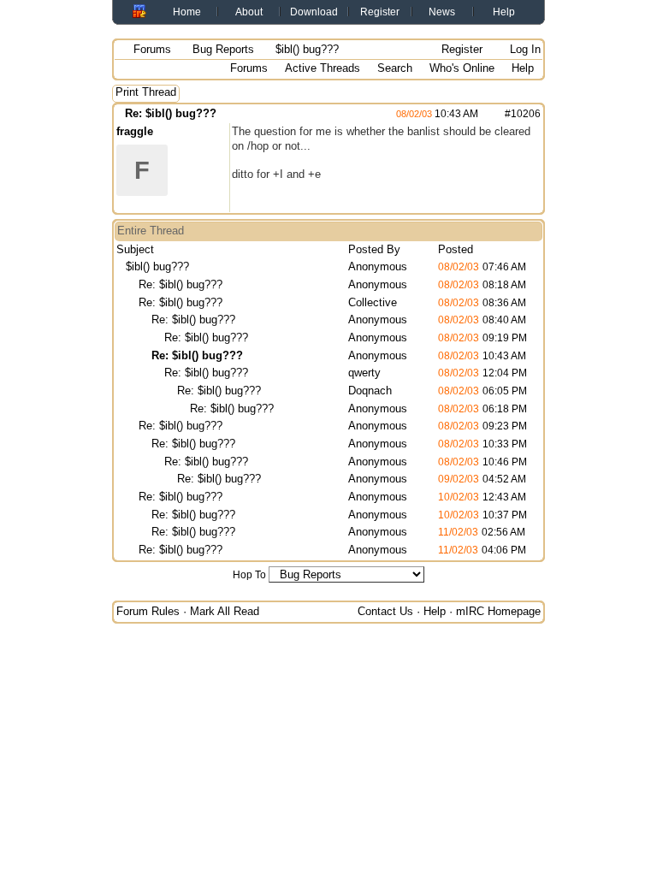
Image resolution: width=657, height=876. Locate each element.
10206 (526, 114)
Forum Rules (148, 611)
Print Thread (145, 92)
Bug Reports (223, 49)
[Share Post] (487, 114)
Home (187, 12)
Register (380, 12)
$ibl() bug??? (157, 266)
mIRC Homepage (498, 611)
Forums (152, 49)
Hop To (249, 575)
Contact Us (385, 611)
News (442, 12)
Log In (523, 49)
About (249, 12)
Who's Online (461, 68)
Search (394, 68)
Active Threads (322, 68)
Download (314, 12)
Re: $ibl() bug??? (170, 113)
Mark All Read (224, 611)
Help (504, 12)
